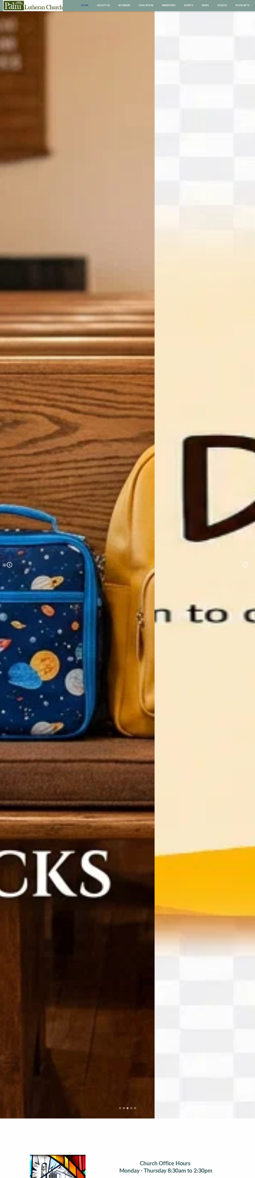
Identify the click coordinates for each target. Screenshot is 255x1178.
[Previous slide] (9, 565)
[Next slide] (245, 565)
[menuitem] (85, 5)
